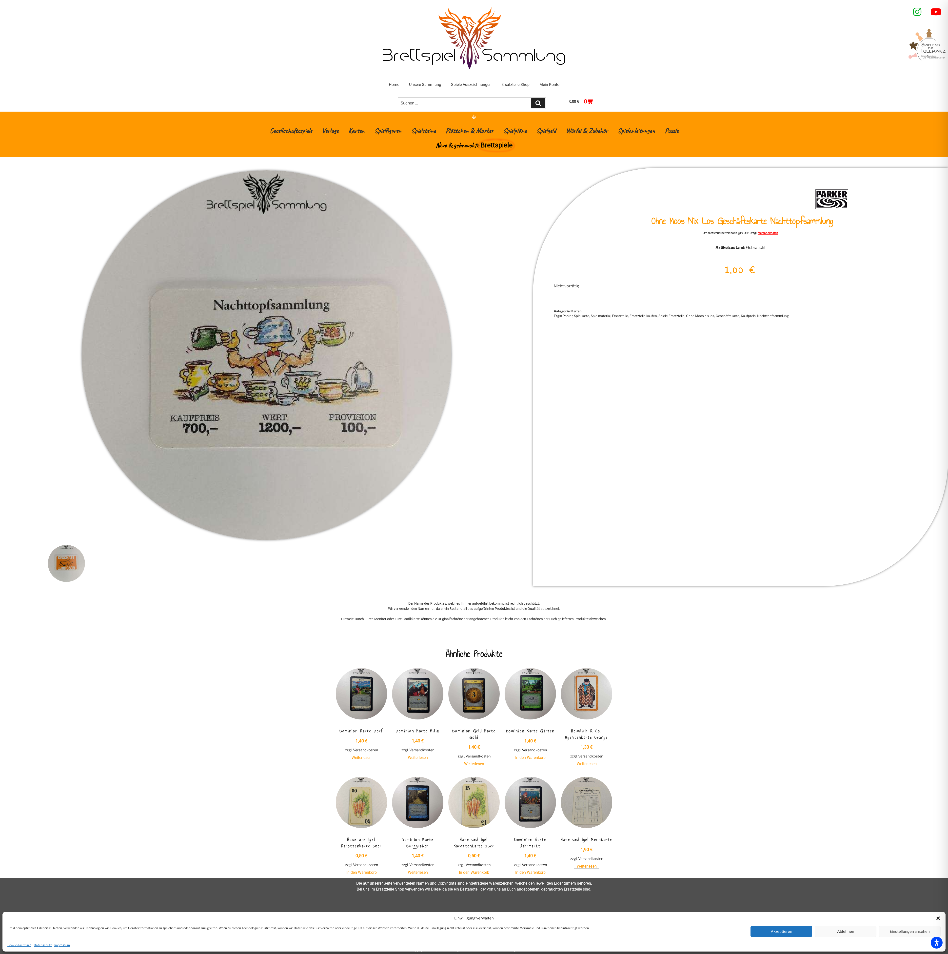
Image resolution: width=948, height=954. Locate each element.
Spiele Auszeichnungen (471, 84)
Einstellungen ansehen (910, 931)
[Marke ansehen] (832, 208)
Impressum (62, 945)
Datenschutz (43, 945)
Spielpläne (515, 130)
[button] (938, 918)
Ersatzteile (620, 316)
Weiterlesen (362, 757)
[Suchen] (538, 103)
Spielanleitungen (636, 130)
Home (394, 84)
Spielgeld (546, 130)
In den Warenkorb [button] (530, 757)
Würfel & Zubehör (587, 130)
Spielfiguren (388, 130)
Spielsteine (423, 130)
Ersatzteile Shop (515, 84)
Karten (356, 130)
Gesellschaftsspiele (291, 130)
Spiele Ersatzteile (671, 316)
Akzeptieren (781, 931)
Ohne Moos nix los (700, 316)
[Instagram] (917, 11)
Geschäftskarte (727, 316)
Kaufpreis (748, 316)
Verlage (330, 130)
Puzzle (671, 130)
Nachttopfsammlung (773, 316)
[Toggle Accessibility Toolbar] (936, 942)
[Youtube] (936, 11)
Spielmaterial (601, 316)
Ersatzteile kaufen (643, 316)
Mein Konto (549, 84)
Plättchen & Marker (470, 130)
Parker (568, 316)
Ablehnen (845, 931)
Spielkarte (581, 316)
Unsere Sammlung (425, 84)
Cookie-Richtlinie (19, 945)
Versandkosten (768, 233)
